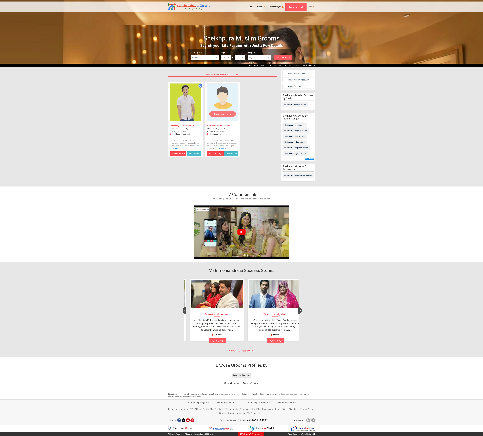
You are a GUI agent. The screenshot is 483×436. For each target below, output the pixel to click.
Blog (284, 409)
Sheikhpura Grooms (293, 86)
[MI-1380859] (185, 102)
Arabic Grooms (251, 383)
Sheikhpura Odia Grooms (294, 136)
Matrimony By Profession (257, 402)
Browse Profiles (256, 7)
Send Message (178, 153)
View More (309, 159)
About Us (255, 409)
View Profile (194, 153)
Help (310, 7)
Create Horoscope (236, 413)
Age (223, 52)
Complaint (244, 409)
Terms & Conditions (271, 409)
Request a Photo (222, 114)
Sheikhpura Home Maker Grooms (298, 176)
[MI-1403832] (222, 102)
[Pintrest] (192, 420)
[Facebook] (179, 420)
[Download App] (308, 420)
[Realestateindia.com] (221, 428)
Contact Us (208, 409)
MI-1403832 (225, 126)
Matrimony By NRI (286, 402)
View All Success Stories (241, 350)
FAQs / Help (195, 409)
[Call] (200, 86)
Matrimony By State (226, 402)
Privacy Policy (306, 409)
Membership (182, 409)
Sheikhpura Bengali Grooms (295, 131)
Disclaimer (293, 409)
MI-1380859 (188, 126)
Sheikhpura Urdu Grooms (294, 142)
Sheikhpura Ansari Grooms (295, 104)
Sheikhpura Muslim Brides (295, 73)
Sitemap (222, 413)
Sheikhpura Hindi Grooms (294, 125)
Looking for (196, 52)
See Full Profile (221, 148)
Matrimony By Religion (197, 402)
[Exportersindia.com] (303, 428)
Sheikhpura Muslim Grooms (222, 74)
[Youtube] (188, 420)
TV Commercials (255, 413)
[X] (183, 420)
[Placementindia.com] (180, 428)
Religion (251, 52)
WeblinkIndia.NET (308, 434)
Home (171, 409)
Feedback (219, 409)
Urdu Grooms (231, 383)
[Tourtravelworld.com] (262, 428)
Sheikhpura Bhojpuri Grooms (296, 148)
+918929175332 (257, 420)
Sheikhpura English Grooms (295, 153)
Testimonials (231, 409)
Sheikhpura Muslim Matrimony (297, 80)
